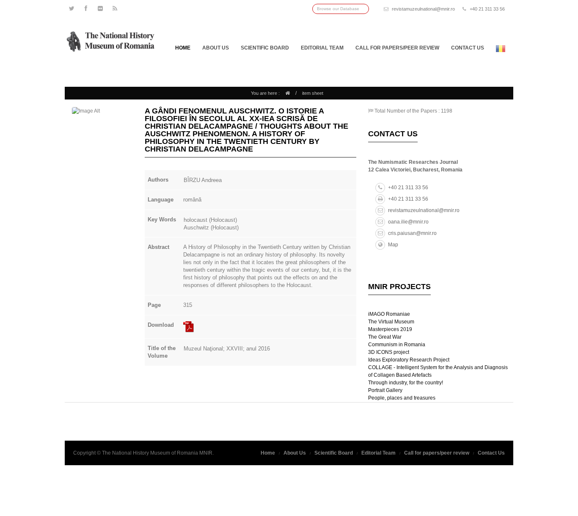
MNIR (205, 453)
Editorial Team (322, 48)
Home (182, 48)
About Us (215, 48)
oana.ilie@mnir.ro (408, 222)
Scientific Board (265, 48)
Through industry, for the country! (405, 383)
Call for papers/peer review (397, 48)
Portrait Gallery (385, 390)
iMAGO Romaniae (389, 314)
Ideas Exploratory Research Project (408, 360)
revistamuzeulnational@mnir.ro (423, 8)
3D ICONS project (388, 352)
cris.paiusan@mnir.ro (412, 233)
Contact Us (491, 453)
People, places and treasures (401, 398)
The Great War (385, 337)
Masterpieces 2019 (390, 329)
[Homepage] (287, 93)
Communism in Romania (396, 345)
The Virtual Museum (391, 322)
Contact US (467, 48)
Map (393, 245)
